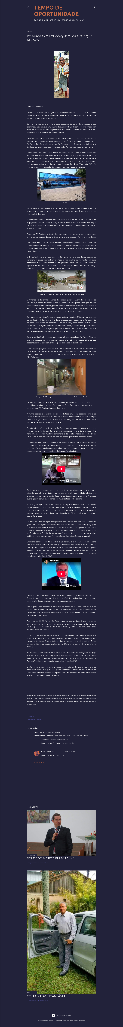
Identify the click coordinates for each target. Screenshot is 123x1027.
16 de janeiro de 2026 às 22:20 (64, 752)
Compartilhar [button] (32, 716)
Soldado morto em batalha (51, 858)
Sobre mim (55, 20)
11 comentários (43, 863)
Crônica (38, 720)
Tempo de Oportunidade (56, 10)
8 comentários (43, 1000)
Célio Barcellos (47, 752)
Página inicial (41, 20)
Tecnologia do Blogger (63, 1015)
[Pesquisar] (94, 6)
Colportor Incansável (46, 996)
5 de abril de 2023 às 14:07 (59, 740)
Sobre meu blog (70, 20)
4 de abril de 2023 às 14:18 (51, 732)
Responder (39, 762)
